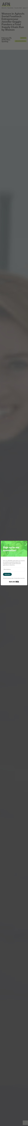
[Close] (25, 542)
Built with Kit (14, 581)
